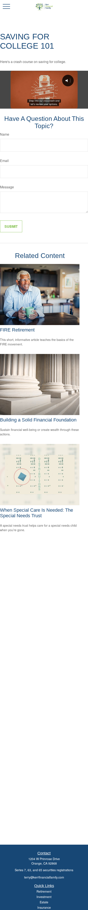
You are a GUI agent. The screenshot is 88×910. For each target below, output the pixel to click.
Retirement (44, 891)
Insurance (44, 907)
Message (7, 186)
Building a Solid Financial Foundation (38, 420)
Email (4, 160)
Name (4, 134)
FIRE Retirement (17, 330)
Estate (44, 902)
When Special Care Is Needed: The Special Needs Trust (36, 512)
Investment (44, 897)
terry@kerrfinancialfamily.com (44, 877)
